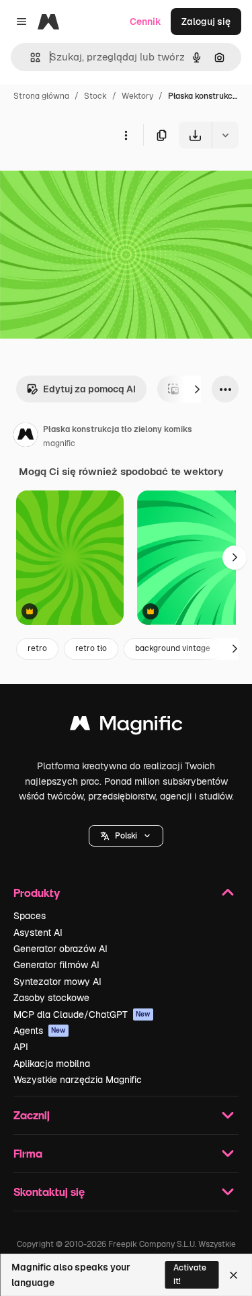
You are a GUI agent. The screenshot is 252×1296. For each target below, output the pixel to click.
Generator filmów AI (56, 965)
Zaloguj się (205, 21)
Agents (39, 1031)
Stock (95, 96)
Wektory (137, 96)
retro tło (91, 648)
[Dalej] (197, 389)
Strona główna (41, 96)
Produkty (36, 892)
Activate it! (189, 1274)
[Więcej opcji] (125, 135)
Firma (27, 1153)
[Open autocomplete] (29, 57)
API (20, 1047)
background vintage (172, 648)
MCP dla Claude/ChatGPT (82, 1014)
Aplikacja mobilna (51, 1063)
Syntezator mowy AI (57, 982)
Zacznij (31, 1115)
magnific (59, 443)
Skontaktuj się (49, 1191)
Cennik (145, 21)
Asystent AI (37, 932)
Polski (126, 835)
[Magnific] (126, 726)
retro (37, 648)
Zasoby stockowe (51, 998)
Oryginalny (92, 179)
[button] (126, 836)
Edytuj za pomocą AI (89, 389)
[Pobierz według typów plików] (225, 135)
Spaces (29, 916)
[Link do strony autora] (25, 437)
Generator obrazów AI (60, 949)
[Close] (233, 1275)
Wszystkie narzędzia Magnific (77, 1080)
